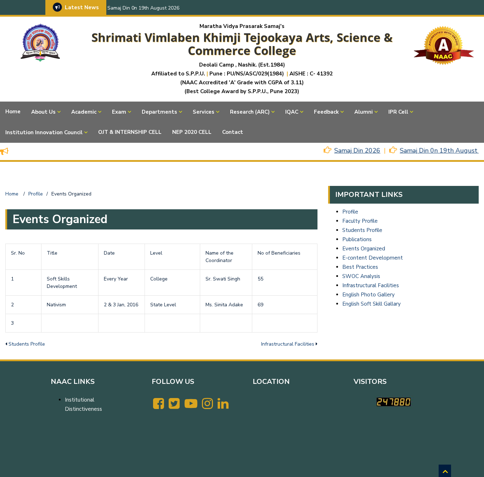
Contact (232, 132)
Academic (83, 111)
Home (13, 111)
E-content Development (372, 257)
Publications (357, 239)
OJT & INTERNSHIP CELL (130, 132)
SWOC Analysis (361, 276)
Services (203, 111)
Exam (119, 111)
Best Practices (360, 267)
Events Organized (363, 248)
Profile (350, 211)
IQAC (291, 111)
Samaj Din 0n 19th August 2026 (143, 8)
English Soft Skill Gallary (371, 303)
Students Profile (27, 344)
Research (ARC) (250, 111)
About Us (43, 111)
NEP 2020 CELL (192, 132)
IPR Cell (398, 111)
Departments (159, 111)
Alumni (363, 111)
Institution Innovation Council (44, 132)
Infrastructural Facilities (287, 344)
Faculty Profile (360, 221)
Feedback (326, 111)
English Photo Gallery (368, 294)
